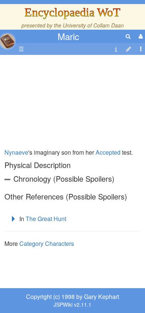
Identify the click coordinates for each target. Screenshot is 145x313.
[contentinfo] (116, 49)
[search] (128, 36)
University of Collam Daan (93, 25)
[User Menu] (140, 36)
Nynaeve (16, 152)
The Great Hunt (46, 218)
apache (7, 41)
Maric (68, 36)
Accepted (108, 152)
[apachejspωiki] (7, 39)
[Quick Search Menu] (128, 36)
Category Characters (46, 243)
